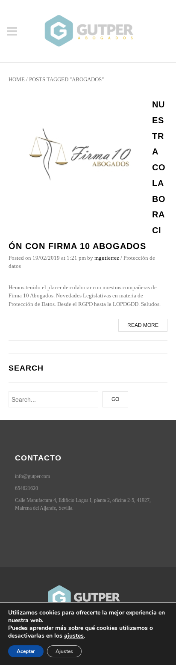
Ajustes (64, 651)
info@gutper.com (32, 476)
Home (17, 79)
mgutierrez (106, 258)
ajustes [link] (74, 636)
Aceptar (26, 651)
